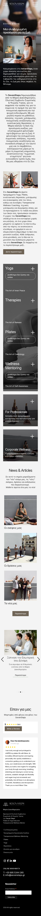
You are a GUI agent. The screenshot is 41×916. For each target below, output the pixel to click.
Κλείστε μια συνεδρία (11, 849)
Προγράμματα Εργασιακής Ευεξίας (16, 833)
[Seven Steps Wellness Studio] (13, 4)
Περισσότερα (20, 614)
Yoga (5, 843)
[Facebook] (8, 860)
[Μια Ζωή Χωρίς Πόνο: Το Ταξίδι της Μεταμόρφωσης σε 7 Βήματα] (20, 642)
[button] (2, 659)
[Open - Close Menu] (35, 4)
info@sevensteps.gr (15, 875)
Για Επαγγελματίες (11, 830)
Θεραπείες (7, 846)
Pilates (6, 839)
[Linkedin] (11, 860)
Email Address (10, 889)
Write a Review (13, 729)
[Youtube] (15, 860)
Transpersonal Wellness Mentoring (16, 836)
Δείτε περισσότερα (14, 252)
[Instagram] (5, 860)
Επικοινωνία (8, 852)
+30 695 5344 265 (14, 872)
